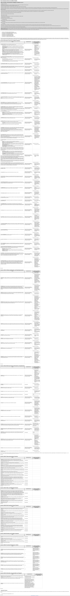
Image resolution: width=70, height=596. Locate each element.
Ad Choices (37, 595)
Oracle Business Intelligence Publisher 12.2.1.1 (14, 5)
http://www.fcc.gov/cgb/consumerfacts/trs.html (30, 583)
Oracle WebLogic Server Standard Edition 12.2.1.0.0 (8, 593)
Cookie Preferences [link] (33, 595)
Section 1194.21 (4, 32)
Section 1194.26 (4, 35)
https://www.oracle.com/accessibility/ (26, 29)
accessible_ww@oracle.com (36, 29)
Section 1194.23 (4, 33)
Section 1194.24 (4, 34)
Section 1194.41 (4, 36)
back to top (1, 268)
